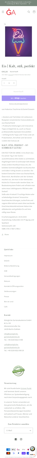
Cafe (6, 307)
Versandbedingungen (12, 276)
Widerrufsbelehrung (11, 266)
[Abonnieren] (30, 430)
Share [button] (7, 234)
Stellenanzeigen (10, 291)
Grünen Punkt (26, 388)
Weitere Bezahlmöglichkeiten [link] (18, 104)
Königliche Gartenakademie (15, 457)
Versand (10, 74)
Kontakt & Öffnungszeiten (14, 286)
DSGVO (6, 261)
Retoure (7, 281)
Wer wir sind (8, 302)
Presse (6, 296)
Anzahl (4, 78)
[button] (3, 11)
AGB (5, 271)
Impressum (8, 256)
